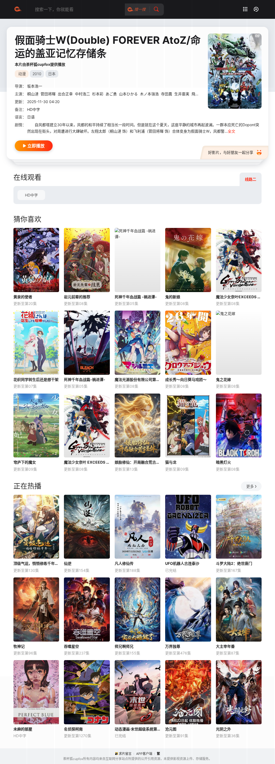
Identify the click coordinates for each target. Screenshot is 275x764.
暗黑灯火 (223, 462)
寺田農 (166, 94)
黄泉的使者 (22, 296)
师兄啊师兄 (124, 646)
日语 (31, 117)
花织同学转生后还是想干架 (36, 379)
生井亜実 (181, 94)
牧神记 (19, 646)
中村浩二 (82, 94)
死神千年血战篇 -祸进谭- (136, 296)
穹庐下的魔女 (24, 462)
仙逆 (67, 563)
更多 (250, 486)
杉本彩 (97, 94)
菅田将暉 (48, 94)
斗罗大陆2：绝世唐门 (234, 563)
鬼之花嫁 (223, 379)
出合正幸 (65, 94)
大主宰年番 (225, 646)
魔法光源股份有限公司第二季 (137, 379)
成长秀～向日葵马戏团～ (186, 379)
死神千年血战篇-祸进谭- (84, 379)
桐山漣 (32, 94)
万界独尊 (172, 646)
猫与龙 (170, 462)
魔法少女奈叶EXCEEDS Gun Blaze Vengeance (239, 296)
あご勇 (111, 94)
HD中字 (31, 195)
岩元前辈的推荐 (77, 296)
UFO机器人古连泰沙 (182, 563)
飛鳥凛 (197, 94)
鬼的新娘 (172, 296)
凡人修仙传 (124, 563)
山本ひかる (128, 94)
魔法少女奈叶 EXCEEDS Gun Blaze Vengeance (87, 462)
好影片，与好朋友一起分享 (230, 152)
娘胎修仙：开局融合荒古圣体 (137, 462)
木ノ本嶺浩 (149, 94)
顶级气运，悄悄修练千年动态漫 (36, 563)
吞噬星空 (71, 646)
